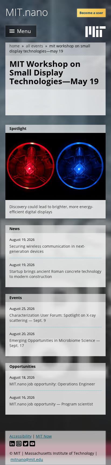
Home (14, 45)
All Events (34, 45)
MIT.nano (26, 12)
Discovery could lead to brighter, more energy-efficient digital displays (51, 209)
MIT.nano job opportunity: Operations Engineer (52, 384)
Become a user (91, 13)
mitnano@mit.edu (27, 459)
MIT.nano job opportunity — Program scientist (51, 404)
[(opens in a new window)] (95, 31)
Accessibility (20, 436)
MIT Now (44, 436)
